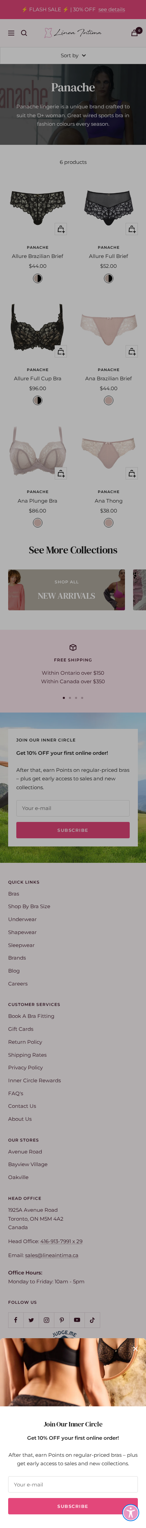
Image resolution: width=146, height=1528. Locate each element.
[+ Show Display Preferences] (130, 1512)
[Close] (135, 1348)
